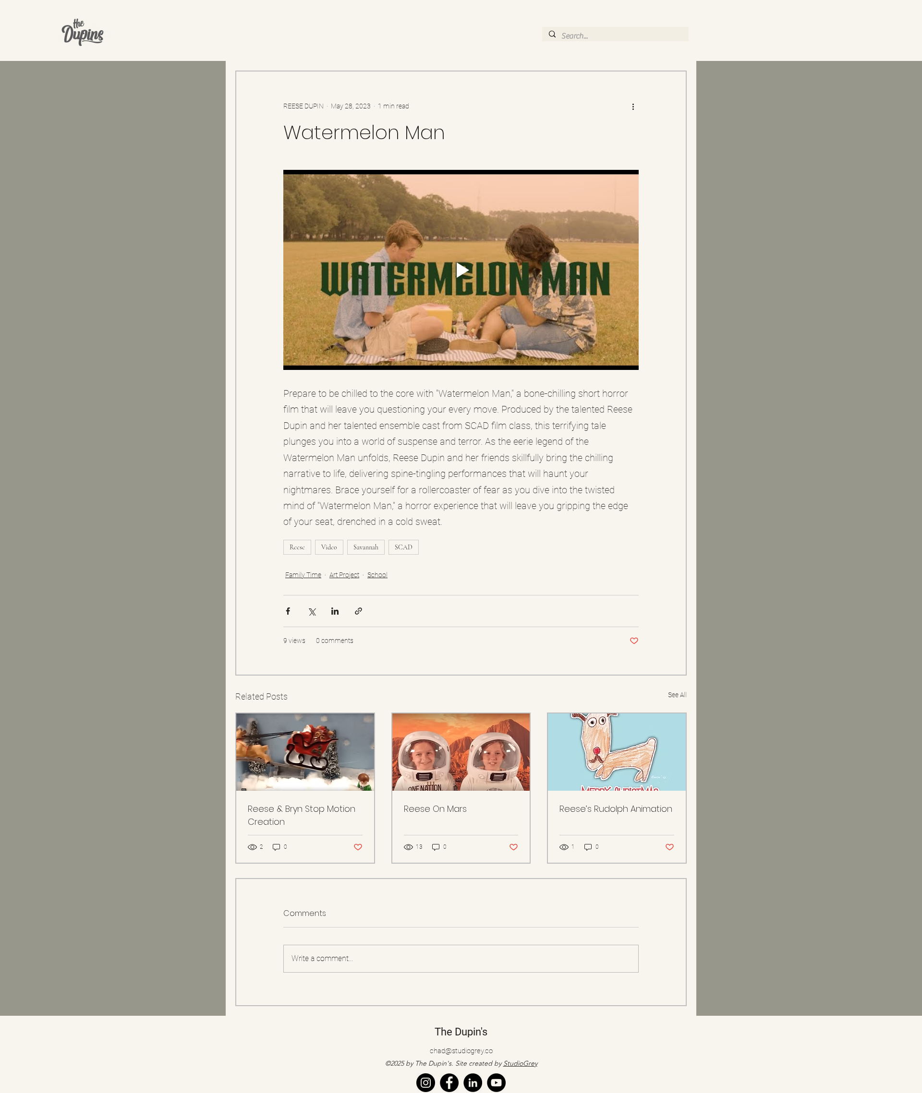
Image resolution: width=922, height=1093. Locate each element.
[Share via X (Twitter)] (311, 611)
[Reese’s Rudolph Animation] (617, 752)
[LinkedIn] (472, 1082)
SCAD (403, 547)
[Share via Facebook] (287, 611)
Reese (297, 547)
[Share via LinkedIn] (335, 611)
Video (329, 547)
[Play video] (461, 269)
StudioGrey (520, 1063)
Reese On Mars (435, 809)
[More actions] (633, 106)
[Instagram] (425, 1082)
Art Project (344, 575)
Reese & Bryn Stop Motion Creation (301, 815)
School (377, 575)
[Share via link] (358, 611)
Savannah (365, 547)
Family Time (303, 575)
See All (677, 695)
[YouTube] (496, 1082)
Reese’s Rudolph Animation (615, 809)
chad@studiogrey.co (461, 1050)
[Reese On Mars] (461, 752)
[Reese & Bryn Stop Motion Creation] (305, 752)
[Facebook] (449, 1082)
